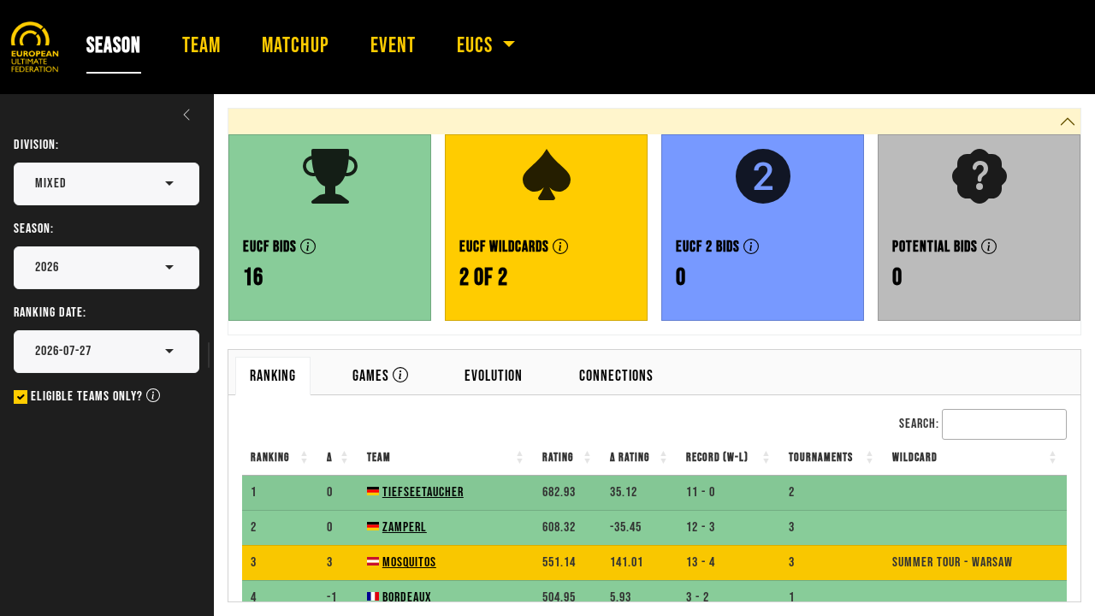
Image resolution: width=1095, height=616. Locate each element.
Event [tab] (393, 46)
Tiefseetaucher (423, 492)
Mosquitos (409, 562)
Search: (919, 424)
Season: (34, 229)
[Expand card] (1060, 581)
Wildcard (915, 457)
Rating (557, 457)
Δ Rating (629, 457)
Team (379, 457)
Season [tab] (113, 46)
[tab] (380, 376)
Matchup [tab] (295, 46)
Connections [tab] (616, 376)
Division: (36, 145)
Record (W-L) (717, 457)
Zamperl (404, 527)
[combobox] (68, 184)
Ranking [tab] (273, 376)
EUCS (477, 46)
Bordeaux (407, 597)
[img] (308, 246)
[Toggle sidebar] (186, 114)
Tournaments (821, 457)
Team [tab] (201, 46)
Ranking (270, 457)
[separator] (207, 355)
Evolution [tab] (494, 376)
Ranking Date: (50, 313)
